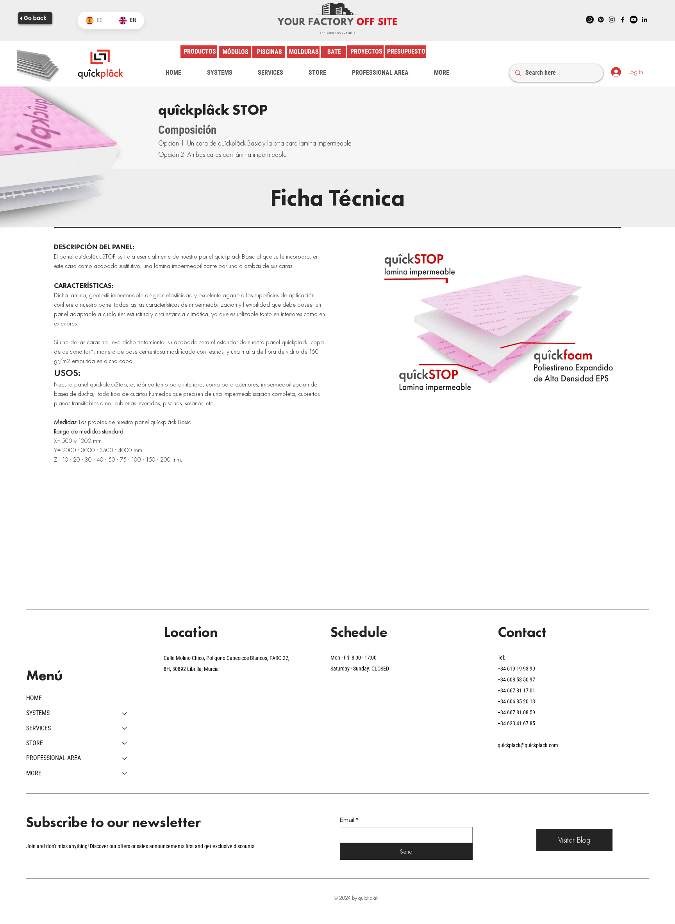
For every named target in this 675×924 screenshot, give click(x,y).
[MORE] (124, 773)
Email (349, 819)
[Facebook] (623, 19)
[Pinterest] (601, 19)
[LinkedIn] (644, 19)
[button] (219, 73)
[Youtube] (634, 19)
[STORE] (124, 743)
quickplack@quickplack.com (528, 745)
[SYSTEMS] (124, 713)
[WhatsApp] (590, 19)
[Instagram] (612, 19)
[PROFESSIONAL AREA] (124, 758)
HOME (34, 698)
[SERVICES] (124, 728)
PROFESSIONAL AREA (53, 758)
